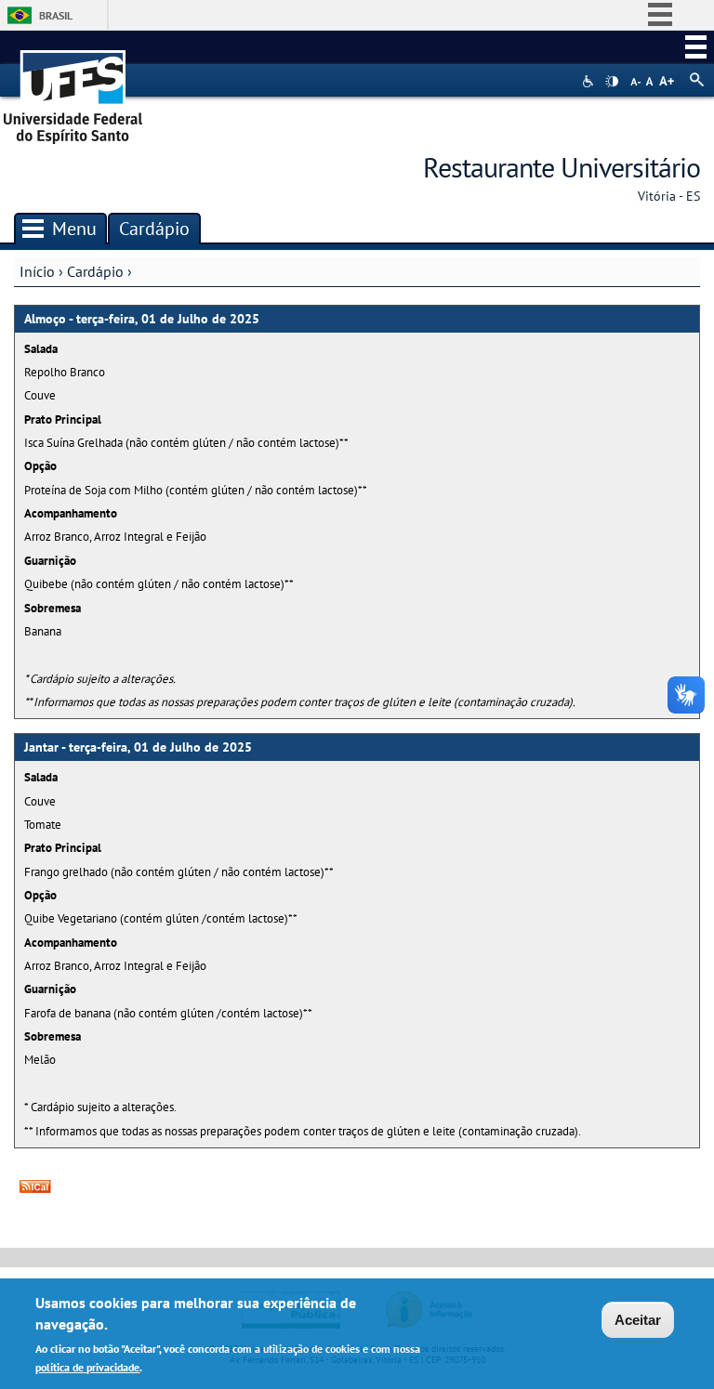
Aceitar (638, 1320)
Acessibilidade (590, 81)
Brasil (56, 15)
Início (37, 271)
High (611, 81)
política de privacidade (87, 1367)
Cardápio (95, 271)
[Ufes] (73, 91)
